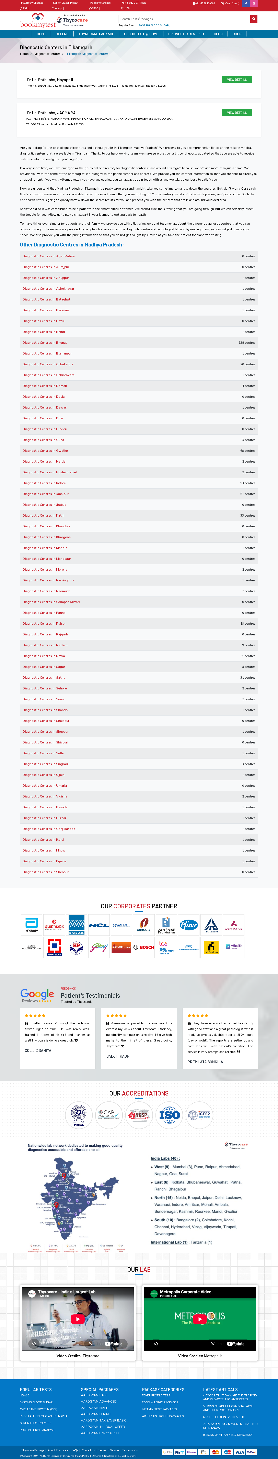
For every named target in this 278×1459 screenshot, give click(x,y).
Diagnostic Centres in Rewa (44, 656)
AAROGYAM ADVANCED (99, 1401)
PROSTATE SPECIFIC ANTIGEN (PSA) (44, 1416)
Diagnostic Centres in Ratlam (45, 645)
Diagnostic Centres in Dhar (43, 418)
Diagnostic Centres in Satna (44, 677)
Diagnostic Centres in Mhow (44, 850)
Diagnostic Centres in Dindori (45, 429)
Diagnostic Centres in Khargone (47, 537)
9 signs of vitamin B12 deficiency (228, 1435)
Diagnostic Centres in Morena (45, 569)
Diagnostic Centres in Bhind (44, 332)
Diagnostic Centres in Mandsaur (47, 559)
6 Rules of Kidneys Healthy (224, 1417)
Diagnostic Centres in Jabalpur (46, 494)
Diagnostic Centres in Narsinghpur (48, 580)
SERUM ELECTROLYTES (35, 1423)
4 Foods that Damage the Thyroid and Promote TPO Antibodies (230, 1397)
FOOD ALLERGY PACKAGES (160, 1402)
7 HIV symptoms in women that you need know (230, 1426)
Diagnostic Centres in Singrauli (46, 764)
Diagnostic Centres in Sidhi (43, 753)
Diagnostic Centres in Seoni (44, 699)
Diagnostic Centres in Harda (44, 461)
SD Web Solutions (127, 1456)
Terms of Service (108, 1450)
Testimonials (130, 1450)
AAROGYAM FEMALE (96, 1414)
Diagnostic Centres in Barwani (46, 310)
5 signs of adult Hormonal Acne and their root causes (228, 1408)
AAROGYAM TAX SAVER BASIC (103, 1420)
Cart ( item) (232, 3)
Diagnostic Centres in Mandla (45, 548)
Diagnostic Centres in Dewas (45, 407)
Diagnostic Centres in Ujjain (44, 775)
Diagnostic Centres (186, 34)
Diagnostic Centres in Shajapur (46, 721)
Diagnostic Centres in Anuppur (46, 278)
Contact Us (88, 1450)
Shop (237, 34)
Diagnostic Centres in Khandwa (46, 526)
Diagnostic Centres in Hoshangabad (50, 472)
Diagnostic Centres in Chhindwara (48, 375)
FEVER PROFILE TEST (156, 1395)
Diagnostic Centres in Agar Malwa (49, 256)
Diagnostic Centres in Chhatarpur (48, 364)
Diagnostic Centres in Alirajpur (46, 267)
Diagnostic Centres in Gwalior (45, 450)
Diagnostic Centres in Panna (44, 613)
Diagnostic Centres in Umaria (45, 785)
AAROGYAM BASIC (94, 1395)
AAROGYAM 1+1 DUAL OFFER (103, 1427)
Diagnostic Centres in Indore (44, 483)
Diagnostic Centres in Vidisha (45, 796)
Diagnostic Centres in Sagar (44, 667)
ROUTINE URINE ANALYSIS (37, 1430)
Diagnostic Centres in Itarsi (43, 839)
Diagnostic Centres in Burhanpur (47, 353)
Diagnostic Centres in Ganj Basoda (49, 829)
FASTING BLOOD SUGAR (36, 1402)
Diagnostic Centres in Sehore (45, 688)
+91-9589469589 (205, 3)
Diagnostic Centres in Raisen (44, 623)
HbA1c (24, 1395)
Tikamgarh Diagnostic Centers (87, 54)
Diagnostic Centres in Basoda (45, 807)
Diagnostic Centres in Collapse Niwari (51, 602)
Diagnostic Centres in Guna (43, 440)
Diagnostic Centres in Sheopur (46, 731)
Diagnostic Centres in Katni (43, 515)
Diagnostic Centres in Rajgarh (45, 634)
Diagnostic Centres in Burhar (44, 818)
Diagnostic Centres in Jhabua (44, 505)
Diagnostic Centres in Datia (44, 396)
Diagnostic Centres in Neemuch (46, 591)
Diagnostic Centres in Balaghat (46, 299)
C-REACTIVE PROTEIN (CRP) (38, 1409)
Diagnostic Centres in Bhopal (45, 342)
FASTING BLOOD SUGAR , (154, 25)
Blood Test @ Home (141, 34)
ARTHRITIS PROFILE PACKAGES (163, 1416)
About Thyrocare (58, 1450)
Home (41, 34)
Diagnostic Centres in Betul (44, 321)
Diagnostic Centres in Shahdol (46, 710)
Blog (218, 34)
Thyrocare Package (96, 34)
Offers (62, 34)
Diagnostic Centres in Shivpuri (45, 742)
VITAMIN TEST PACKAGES (159, 1409)
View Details (237, 79)
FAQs (75, 1450)
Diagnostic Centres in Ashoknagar (48, 288)
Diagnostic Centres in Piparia (45, 861)
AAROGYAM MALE (94, 1408)
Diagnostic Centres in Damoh (45, 386)
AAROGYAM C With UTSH (100, 1433)
